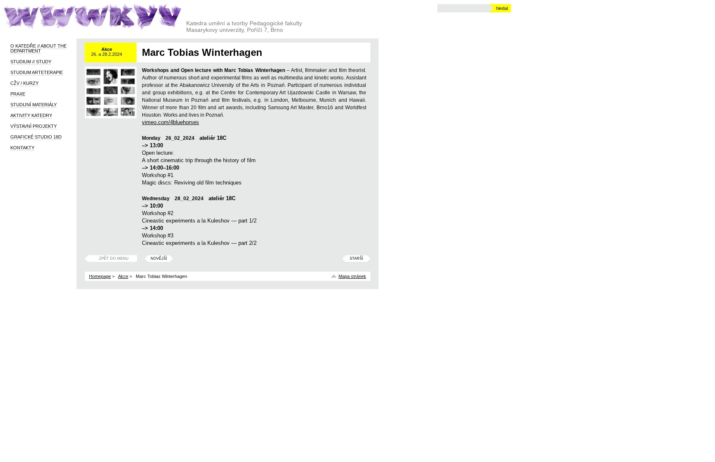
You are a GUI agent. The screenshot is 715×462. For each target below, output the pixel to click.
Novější (159, 258)
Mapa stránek (352, 276)
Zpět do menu (114, 258)
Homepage (100, 276)
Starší (356, 258)
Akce (123, 276)
